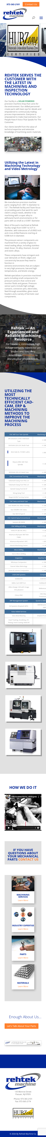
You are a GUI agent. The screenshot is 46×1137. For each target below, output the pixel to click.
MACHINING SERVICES (23, 895)
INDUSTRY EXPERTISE (23, 925)
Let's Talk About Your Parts (21, 1026)
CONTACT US (28, 859)
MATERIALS (23, 982)
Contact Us (31, 4)
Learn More (23, 900)
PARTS (23, 954)
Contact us (29, 355)
